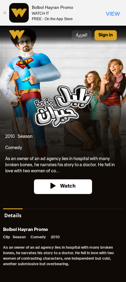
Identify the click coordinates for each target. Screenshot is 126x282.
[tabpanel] (63, 248)
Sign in (105, 35)
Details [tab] (12, 215)
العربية (81, 35)
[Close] (4, 13)
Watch (68, 186)
